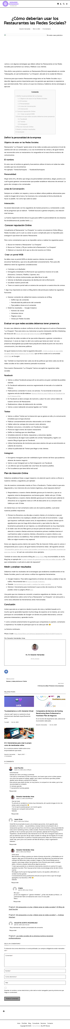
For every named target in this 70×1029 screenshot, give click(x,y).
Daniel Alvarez (34, 334)
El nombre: (22, 101)
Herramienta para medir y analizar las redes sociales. (32, 584)
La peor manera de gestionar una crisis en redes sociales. (41, 559)
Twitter (21, 122)
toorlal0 (6, 722)
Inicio (18, 1023)
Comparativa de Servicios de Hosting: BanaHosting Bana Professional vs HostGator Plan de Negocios (49, 713)
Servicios (43, 1023)
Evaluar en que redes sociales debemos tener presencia (35, 116)
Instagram (22, 124)
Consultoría (35, 1023)
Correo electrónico (11, 977)
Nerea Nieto (39, 557)
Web (6, 982)
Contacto (50, 1023)
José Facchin (18, 768)
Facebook (22, 119)
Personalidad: (24, 104)
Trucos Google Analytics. (36, 582)
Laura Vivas (18, 819)
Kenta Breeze (36, 1026)
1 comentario (8, 756)
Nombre (8, 971)
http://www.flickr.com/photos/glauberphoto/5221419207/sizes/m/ (38, 634)
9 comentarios (47, 29)
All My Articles (35, 658)
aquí (31, 220)
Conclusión (20, 132)
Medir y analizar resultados (25, 129)
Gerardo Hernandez (24, 29)
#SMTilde (7, 356)
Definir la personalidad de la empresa (29, 96)
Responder (13, 791)
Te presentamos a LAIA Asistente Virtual (18, 711)
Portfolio (24, 1023)
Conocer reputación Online (25, 111)
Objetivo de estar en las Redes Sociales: (32, 99)
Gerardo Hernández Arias (25, 796)
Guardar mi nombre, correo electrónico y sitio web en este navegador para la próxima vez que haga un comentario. (34, 991)
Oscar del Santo (21, 334)
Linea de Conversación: (27, 106)
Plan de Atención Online (24, 127)
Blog (29, 1023)
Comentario (9, 955)
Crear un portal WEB (26, 114)
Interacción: (23, 109)
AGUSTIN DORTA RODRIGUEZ (25, 923)
